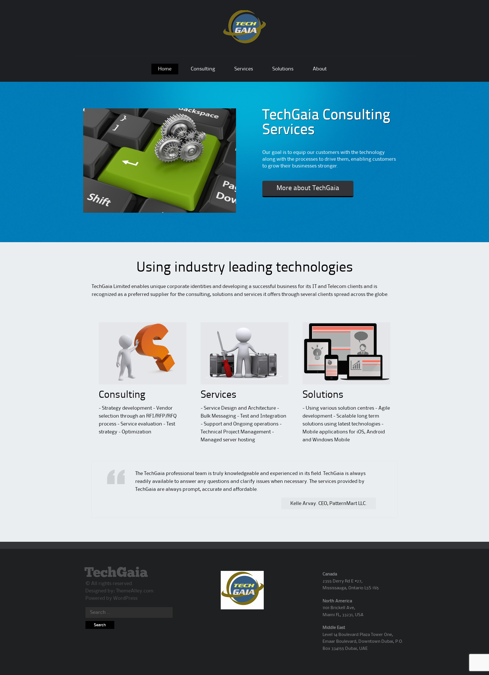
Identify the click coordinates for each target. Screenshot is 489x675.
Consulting (203, 69)
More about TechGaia (307, 188)
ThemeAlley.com (134, 591)
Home (164, 69)
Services (243, 69)
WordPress (125, 598)
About (320, 69)
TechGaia (116, 573)
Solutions (282, 69)
